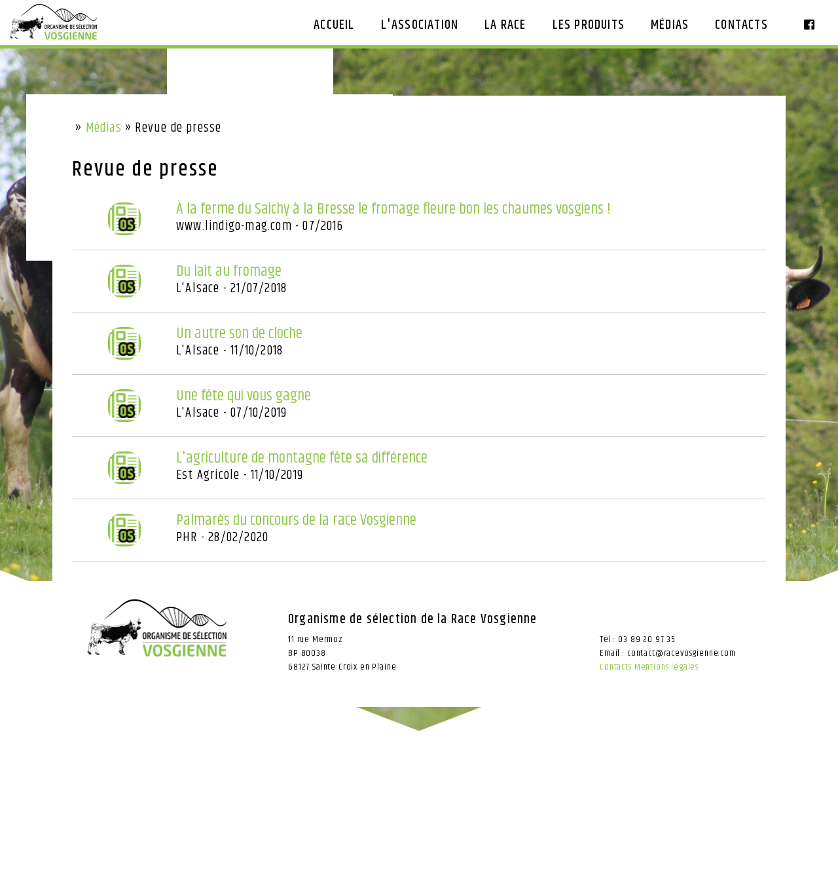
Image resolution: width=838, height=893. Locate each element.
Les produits (589, 25)
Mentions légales (666, 667)
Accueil (334, 25)
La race (505, 25)
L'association (420, 25)
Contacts (741, 25)
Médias (670, 25)
